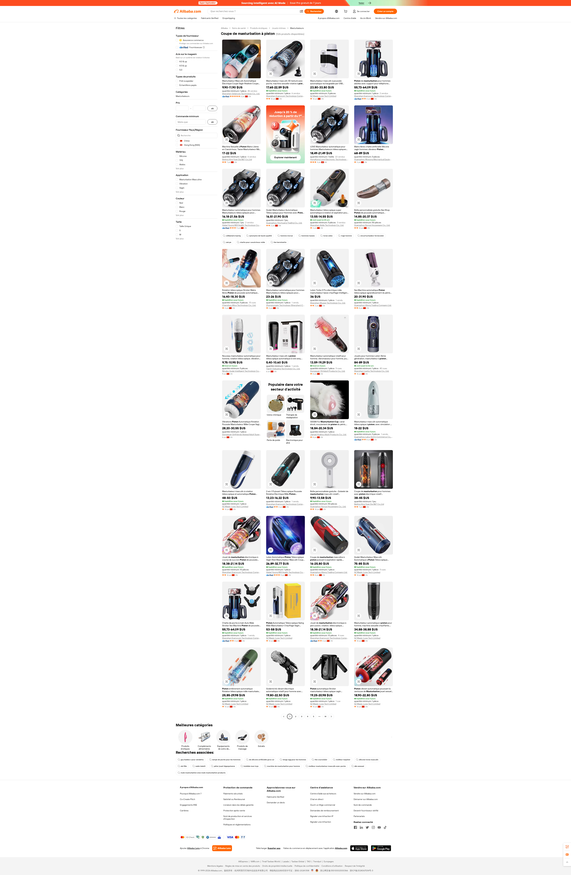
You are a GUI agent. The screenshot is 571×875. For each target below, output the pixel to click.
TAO (309, 861)
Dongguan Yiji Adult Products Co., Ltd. (327, 371)
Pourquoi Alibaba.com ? (190, 793)
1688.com (254, 861)
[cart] (346, 12)
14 (325, 716)
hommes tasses (308, 236)
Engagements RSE (188, 805)
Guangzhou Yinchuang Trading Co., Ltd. (284, 223)
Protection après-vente (234, 810)
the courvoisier (321, 760)
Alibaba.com (341, 848)
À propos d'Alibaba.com (191, 787)
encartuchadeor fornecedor (372, 236)
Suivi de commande (363, 805)
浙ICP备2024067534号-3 (361, 870)
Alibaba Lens (193, 848)
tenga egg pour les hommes (294, 760)
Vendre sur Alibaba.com (364, 793)
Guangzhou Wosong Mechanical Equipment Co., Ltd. (373, 159)
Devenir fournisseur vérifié (366, 810)
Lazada (285, 861)
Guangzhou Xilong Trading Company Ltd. (372, 305)
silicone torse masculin (368, 760)
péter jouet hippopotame (224, 766)
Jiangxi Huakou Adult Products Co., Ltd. (328, 434)
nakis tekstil (200, 766)
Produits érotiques (258, 28)
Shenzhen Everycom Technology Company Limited (285, 96)
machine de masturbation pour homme (283, 766)
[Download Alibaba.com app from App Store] (359, 848)
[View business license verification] (312, 870)
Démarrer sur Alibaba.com (366, 799)
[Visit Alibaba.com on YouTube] (379, 827)
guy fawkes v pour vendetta (192, 760)
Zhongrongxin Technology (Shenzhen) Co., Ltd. (285, 305)
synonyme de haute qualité (260, 236)
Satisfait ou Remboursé (234, 799)
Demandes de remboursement (324, 810)
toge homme (346, 236)
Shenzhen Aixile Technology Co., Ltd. (327, 225)
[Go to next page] (331, 716)
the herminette (280, 242)
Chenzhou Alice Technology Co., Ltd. (239, 305)
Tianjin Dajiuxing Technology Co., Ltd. (283, 368)
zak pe (228, 242)
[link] (567, 847)
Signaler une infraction (320, 822)
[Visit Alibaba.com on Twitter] (367, 827)
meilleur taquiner (343, 760)
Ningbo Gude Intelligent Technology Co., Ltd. (241, 371)
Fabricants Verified (275, 797)
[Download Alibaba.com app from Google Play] (381, 848)
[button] (301, 11)
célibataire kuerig (233, 236)
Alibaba (224, 28)
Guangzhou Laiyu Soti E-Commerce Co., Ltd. (373, 437)
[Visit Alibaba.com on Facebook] (355, 827)
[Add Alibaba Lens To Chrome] (222, 848)
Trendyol (317, 861)
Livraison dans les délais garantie (238, 805)
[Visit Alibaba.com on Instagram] (373, 827)
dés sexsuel (359, 766)
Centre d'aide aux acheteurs (323, 793)
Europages (329, 861)
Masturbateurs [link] (297, 28)
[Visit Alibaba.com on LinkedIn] (361, 827)
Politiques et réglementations (237, 824)
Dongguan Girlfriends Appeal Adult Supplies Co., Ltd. (241, 434)
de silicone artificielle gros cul (261, 760)
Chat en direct (316, 799)
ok (212, 108)
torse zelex (327, 236)
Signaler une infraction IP (321, 816)
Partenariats (359, 816)
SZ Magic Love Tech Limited (323, 96)
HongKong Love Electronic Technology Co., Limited (329, 159)
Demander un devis (276, 802)
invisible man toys (251, 766)
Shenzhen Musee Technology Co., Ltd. (327, 303)
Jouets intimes (279, 28)
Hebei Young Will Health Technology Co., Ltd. (241, 225)
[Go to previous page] (283, 716)
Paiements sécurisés (233, 793)
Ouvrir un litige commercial (322, 805)
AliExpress (243, 861)
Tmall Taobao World (271, 861)
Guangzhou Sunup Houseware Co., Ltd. (372, 225)
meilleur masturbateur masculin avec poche (327, 766)
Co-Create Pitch (187, 799)
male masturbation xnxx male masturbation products (203, 773)
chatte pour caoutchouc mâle (252, 242)
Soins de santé (239, 28)
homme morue (286, 236)
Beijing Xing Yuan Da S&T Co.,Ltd (237, 159)
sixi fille (184, 766)
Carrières (184, 810)
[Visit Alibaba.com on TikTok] (385, 827)
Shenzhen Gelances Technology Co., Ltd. (241, 93)
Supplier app (274, 848)
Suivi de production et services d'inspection (237, 817)
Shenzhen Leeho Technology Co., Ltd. (371, 371)
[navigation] (196, 372)
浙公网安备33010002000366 (334, 870)
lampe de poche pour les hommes (226, 760)
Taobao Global (297, 861)
